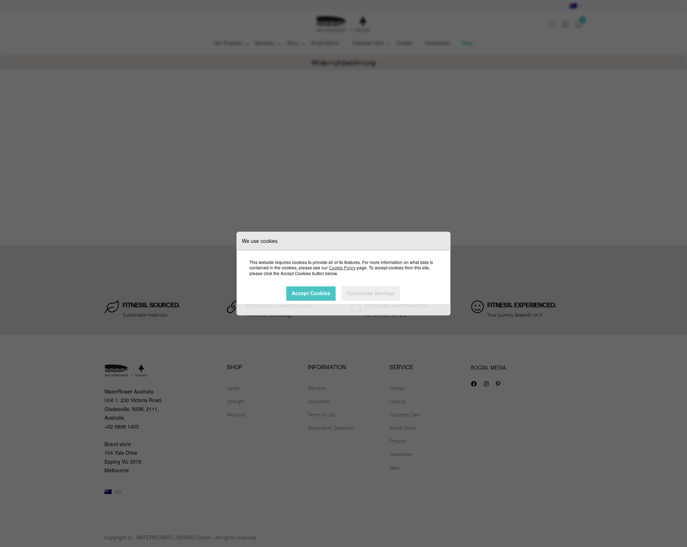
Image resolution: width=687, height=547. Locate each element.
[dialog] (343, 273)
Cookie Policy (342, 267)
